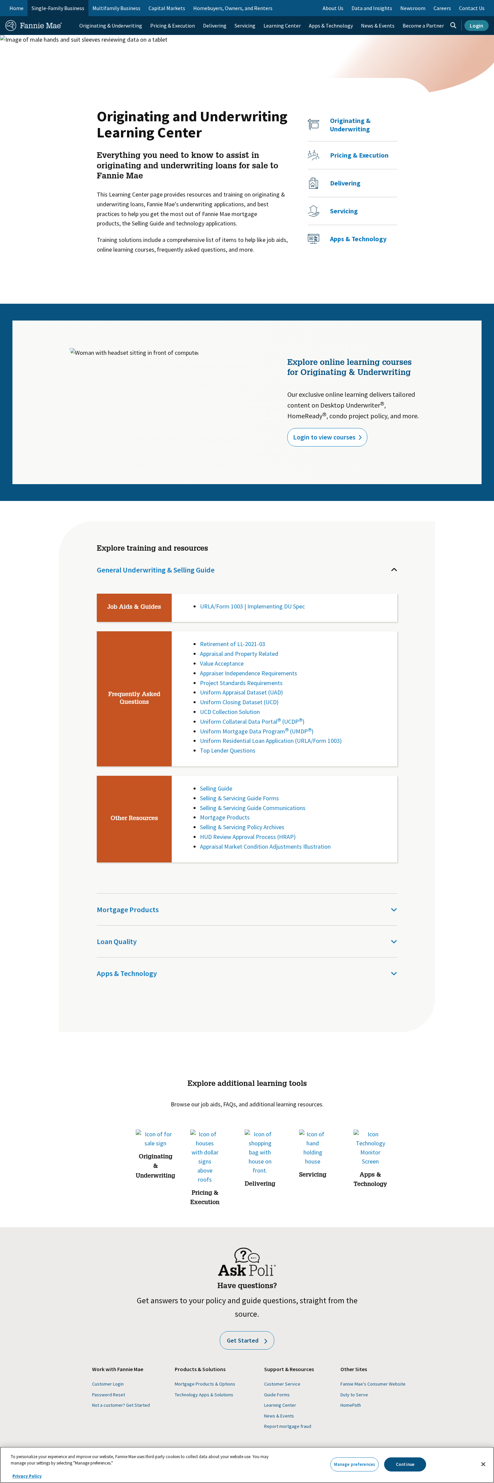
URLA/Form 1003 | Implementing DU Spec (252, 606)
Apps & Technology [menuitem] (331, 25)
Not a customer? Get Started (121, 1405)
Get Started (242, 1340)
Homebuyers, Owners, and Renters (233, 8)
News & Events (279, 1416)
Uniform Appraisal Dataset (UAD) (241, 692)
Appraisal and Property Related (239, 654)
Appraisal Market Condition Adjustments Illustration (265, 846)
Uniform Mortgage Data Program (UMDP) (257, 731)
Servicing (344, 211)
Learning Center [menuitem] (282, 25)
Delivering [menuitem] (215, 25)
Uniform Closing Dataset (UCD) (239, 702)
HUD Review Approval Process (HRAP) (248, 837)
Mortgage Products (225, 817)
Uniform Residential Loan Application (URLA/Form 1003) (271, 741)
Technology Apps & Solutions (204, 1395)
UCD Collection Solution (230, 712)
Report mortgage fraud (287, 1426)
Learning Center (100, 70)
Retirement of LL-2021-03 (232, 644)
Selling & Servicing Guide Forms (239, 798)
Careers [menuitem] (442, 8)
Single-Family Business (58, 8)
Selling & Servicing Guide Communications (252, 808)
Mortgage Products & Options (205, 1384)
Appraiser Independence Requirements (248, 673)
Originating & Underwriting (350, 124)
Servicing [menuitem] (245, 25)
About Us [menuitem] (333, 8)
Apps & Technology (358, 239)
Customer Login (108, 1384)
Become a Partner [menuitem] (423, 25)
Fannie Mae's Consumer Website (373, 1384)
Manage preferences (354, 1464)
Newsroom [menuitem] (412, 8)
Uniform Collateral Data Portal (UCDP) (252, 721)
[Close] (483, 1464)
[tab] (247, 570)
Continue (405, 1464)
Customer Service (282, 1384)
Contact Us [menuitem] (472, 8)
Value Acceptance (222, 663)
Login (476, 25)
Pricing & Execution (359, 155)
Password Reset (108, 1395)
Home (16, 8)
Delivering (345, 183)
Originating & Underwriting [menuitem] (110, 25)
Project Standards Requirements (241, 683)
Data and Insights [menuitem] (372, 8)
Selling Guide (216, 788)
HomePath (350, 1405)
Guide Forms (277, 1395)
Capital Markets (167, 8)
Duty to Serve (354, 1395)
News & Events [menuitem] (378, 25)
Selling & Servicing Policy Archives (242, 827)
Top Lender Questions (227, 750)
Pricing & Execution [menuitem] (172, 25)
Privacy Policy (27, 1476)
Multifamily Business (116, 8)
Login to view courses (324, 437)
